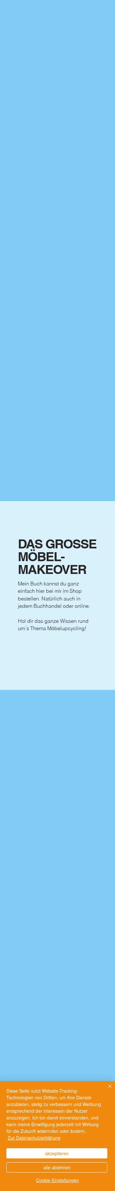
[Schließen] (106, 1090)
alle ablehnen (57, 1167)
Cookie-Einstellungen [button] (57, 1180)
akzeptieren (57, 1153)
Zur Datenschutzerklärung (34, 1137)
